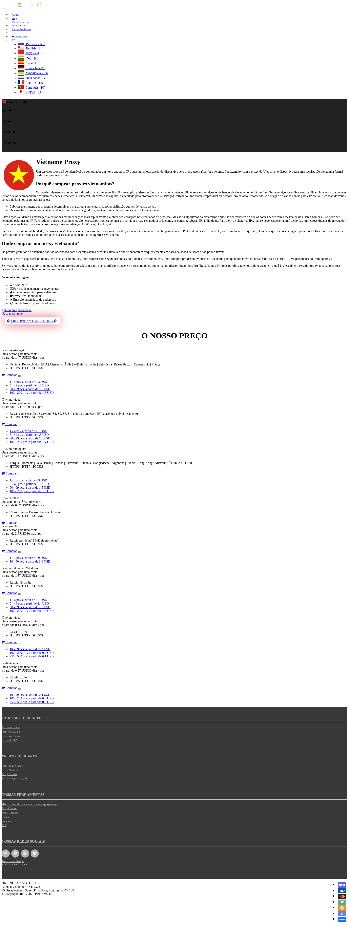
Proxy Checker (10, 812)
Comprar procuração (18, 310)
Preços (5, 816)
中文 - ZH (32, 53)
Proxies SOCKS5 (11, 731)
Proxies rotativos (11, 727)
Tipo (4, 110)
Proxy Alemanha (11, 770)
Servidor (7, 143)
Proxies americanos (12, 765)
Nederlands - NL (36, 78)
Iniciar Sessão (20, 36)
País (4, 121)
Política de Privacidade (14, 864)
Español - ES (33, 63)
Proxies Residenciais (21, 29)
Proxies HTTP (9, 740)
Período (7, 132)
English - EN (34, 48)
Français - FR (34, 82)
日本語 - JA (33, 92)
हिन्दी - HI (31, 58)
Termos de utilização (13, 861)
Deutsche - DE (35, 68)
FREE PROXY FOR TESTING (32, 321)
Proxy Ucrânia (9, 774)
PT (13, 40)
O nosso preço (14, 313)
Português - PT (35, 87)
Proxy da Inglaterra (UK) (15, 778)
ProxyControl (9, 808)
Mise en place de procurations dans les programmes (30, 804)
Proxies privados (11, 735)
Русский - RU (35, 44)
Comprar (11, 375)
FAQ (4, 825)
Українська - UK (36, 73)
